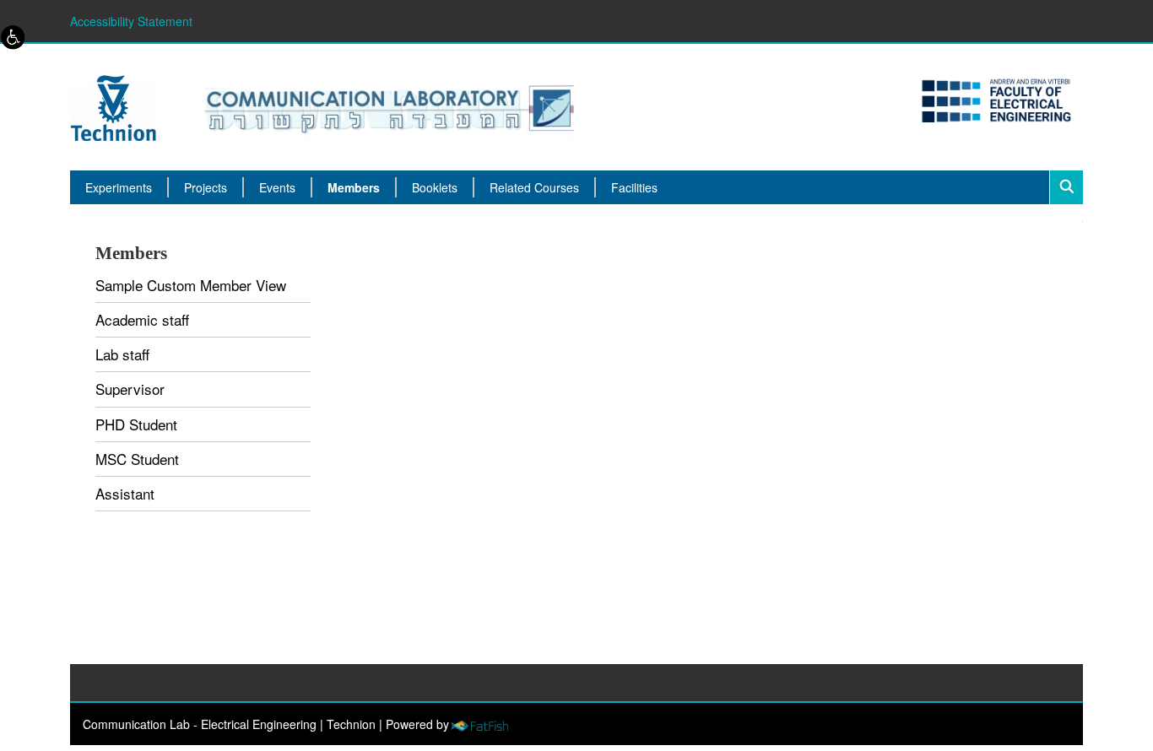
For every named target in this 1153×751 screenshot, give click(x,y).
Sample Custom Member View (190, 284)
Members (353, 187)
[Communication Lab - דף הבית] (322, 105)
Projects (205, 187)
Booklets (434, 187)
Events (277, 187)
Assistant (124, 493)
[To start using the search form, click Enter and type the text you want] (1066, 187)
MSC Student (137, 458)
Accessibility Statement (131, 21)
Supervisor (130, 388)
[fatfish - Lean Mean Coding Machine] (479, 724)
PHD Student (136, 424)
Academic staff (142, 319)
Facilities (634, 187)
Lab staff (122, 354)
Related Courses (534, 187)
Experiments (118, 187)
